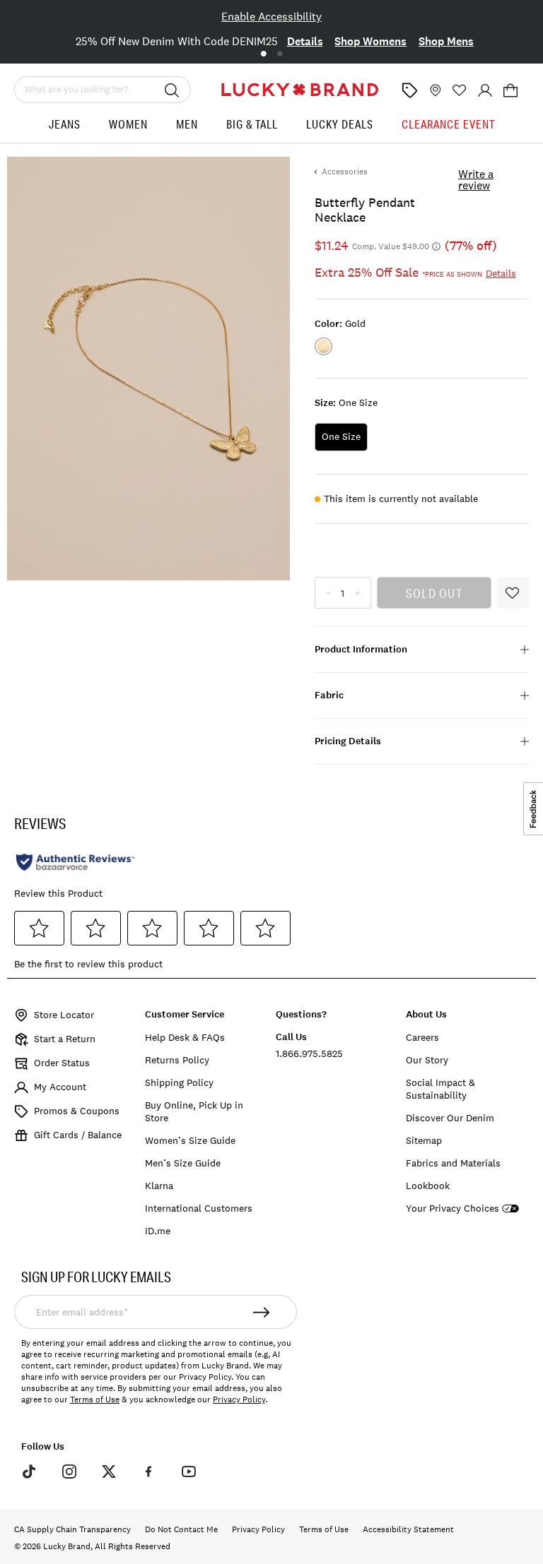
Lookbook (428, 1185)
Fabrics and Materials (453, 1163)
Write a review (476, 179)
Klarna (159, 1185)
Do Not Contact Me (181, 1529)
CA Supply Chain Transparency (72, 1529)
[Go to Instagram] (68, 1471)
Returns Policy (177, 1059)
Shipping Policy (179, 1082)
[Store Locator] (434, 90)
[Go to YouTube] (189, 1471)
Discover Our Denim (450, 1117)
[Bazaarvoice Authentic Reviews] (75, 862)
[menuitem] (65, 130)
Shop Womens (370, 41)
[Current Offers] (409, 90)
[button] (510, 90)
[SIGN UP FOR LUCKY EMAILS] (261, 1312)
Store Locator (64, 1014)
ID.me (157, 1230)
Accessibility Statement (408, 1529)
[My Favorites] (459, 90)
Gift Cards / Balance (78, 1134)
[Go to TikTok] (29, 1471)
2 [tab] (280, 54)
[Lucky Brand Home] (299, 90)
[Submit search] (171, 89)
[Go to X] (109, 1471)
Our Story (427, 1059)
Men (187, 124)
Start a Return (64, 1038)
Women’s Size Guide (190, 1140)
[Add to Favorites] (513, 593)
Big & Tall (252, 124)
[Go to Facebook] (148, 1471)
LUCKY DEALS (339, 124)
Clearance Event (448, 124)
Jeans (65, 124)
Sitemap (424, 1140)
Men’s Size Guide (183, 1163)
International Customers (198, 1208)
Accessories (345, 171)
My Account (60, 1086)
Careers (422, 1037)
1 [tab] (263, 54)
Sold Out (434, 593)
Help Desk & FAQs (185, 1037)
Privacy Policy (239, 1399)
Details (305, 41)
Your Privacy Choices (452, 1208)
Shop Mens (446, 41)
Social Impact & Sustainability (440, 1089)
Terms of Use (94, 1399)
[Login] (485, 90)
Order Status (62, 1062)
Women (128, 124)
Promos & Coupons (76, 1110)
